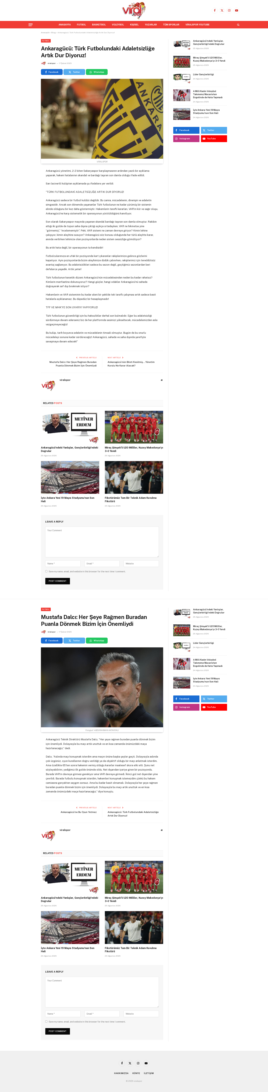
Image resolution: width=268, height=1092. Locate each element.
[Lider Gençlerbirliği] (181, 78)
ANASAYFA (65, 24)
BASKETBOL (99, 24)
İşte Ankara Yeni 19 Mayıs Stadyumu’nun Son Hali (67, 499)
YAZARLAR (151, 24)
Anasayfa (45, 32)
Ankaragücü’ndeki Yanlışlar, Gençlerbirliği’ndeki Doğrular (69, 449)
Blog (53, 32)
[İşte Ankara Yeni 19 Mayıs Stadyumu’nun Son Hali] (70, 477)
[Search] (238, 24)
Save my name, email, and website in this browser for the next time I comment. (87, 571)
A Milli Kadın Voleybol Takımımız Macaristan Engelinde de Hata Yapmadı (208, 94)
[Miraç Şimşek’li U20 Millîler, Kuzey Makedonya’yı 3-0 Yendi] (134, 427)
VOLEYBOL (118, 24)
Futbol (45, 41)
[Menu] (31, 24)
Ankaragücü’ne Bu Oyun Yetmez (79, 812)
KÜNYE (136, 1073)
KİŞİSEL (134, 24)
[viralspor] (134, 10)
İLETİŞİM (149, 1073)
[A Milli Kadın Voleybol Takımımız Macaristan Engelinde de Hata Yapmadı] (181, 95)
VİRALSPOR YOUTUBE (197, 24)
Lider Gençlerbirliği (203, 74)
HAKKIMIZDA (121, 1073)
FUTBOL (81, 24)
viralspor (52, 63)
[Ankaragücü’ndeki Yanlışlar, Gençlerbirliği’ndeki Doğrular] (70, 427)
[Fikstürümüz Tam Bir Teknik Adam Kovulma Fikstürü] (134, 477)
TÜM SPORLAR (171, 24)
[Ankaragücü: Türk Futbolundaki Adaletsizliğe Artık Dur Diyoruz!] (102, 119)
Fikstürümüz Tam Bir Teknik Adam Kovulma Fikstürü (130, 499)
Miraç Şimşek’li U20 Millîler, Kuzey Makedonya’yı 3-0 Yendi (134, 449)
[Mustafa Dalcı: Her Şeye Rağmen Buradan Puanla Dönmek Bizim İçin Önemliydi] (102, 687)
